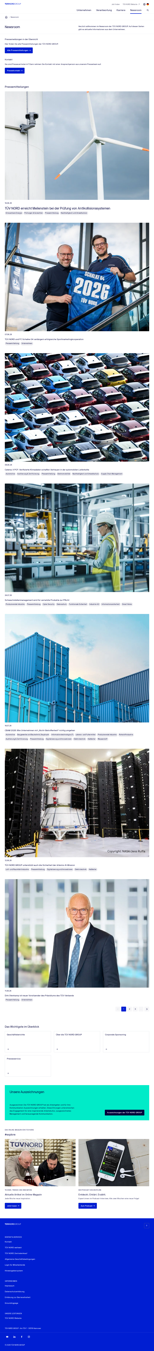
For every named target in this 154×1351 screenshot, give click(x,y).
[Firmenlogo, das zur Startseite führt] (13, 4)
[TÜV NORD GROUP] (6, 17)
